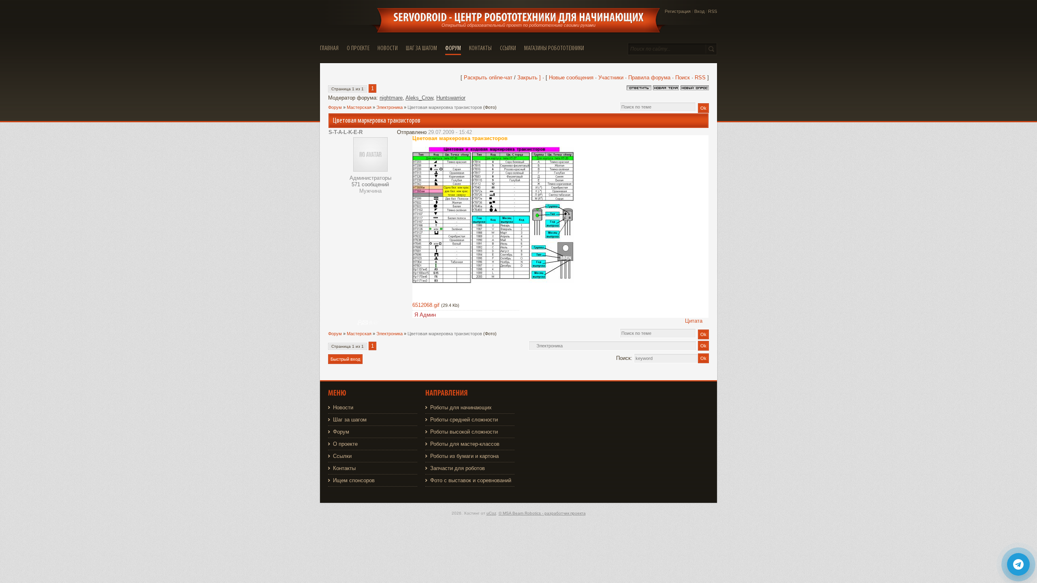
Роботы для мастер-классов (464, 444)
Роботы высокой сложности (464, 432)
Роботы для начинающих (461, 407)
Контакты (344, 468)
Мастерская (359, 107)
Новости (343, 407)
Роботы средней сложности (464, 420)
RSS (712, 11)
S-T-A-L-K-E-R (346, 132)
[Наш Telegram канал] (1018, 564)
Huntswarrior (450, 98)
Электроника (389, 107)
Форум (335, 107)
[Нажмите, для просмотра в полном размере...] (493, 282)
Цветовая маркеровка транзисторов (445, 107)
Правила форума (649, 77)
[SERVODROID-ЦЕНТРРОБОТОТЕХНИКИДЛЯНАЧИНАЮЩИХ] (518, 17)
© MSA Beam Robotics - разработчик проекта (542, 513)
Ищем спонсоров (354, 480)
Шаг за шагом (350, 420)
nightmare (391, 98)
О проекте (345, 444)
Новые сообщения (571, 77)
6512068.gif (426, 305)
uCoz (491, 513)
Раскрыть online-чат (489, 77)
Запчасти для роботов (457, 468)
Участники (610, 77)
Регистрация (678, 11)
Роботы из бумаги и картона (464, 456)
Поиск (682, 77)
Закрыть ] (529, 77)
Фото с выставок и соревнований (470, 480)
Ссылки (342, 456)
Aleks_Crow (419, 98)
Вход (699, 11)
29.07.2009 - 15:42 (450, 132)
